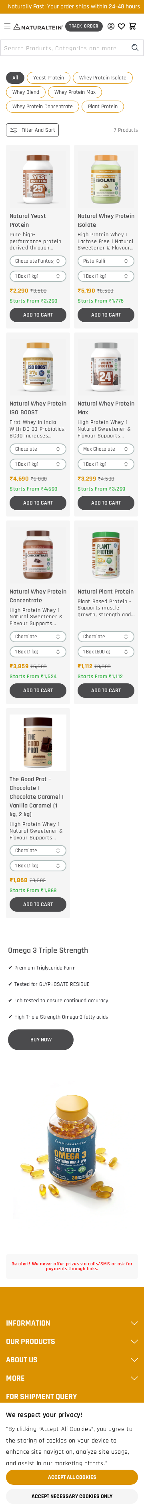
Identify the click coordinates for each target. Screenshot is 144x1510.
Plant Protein (103, 106)
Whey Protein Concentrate (42, 106)
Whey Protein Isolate (102, 77)
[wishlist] (121, 26)
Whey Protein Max (75, 92)
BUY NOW (41, 1039)
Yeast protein (48, 77)
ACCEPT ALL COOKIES (72, 1477)
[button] (7, 26)
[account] (109, 26)
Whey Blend (25, 92)
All (15, 77)
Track (84, 26)
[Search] (135, 47)
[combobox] (72, 48)
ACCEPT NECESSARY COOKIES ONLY (72, 1496)
